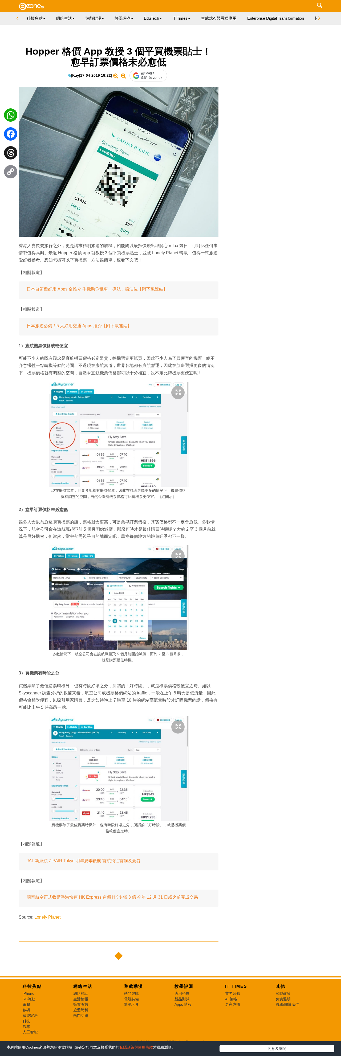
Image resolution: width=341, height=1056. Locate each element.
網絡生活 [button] (64, 18)
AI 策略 (231, 999)
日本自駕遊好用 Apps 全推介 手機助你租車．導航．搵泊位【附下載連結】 (97, 289)
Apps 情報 (183, 1004)
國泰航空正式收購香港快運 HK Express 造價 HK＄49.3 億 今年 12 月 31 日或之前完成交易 (112, 897)
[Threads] (10, 154)
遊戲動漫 (133, 986)
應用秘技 (181, 993)
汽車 (26, 1027)
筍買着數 (80, 1004)
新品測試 (181, 999)
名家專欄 (232, 1004)
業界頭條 (232, 993)
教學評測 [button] (123, 18)
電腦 (26, 1004)
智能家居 (30, 1015)
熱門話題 (80, 1015)
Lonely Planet (47, 917)
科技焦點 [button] (35, 18)
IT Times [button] (180, 18)
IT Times (236, 986)
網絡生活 (82, 986)
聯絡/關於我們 (287, 1004)
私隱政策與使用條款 (136, 1047)
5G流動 (29, 999)
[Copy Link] (10, 173)
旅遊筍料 (80, 1010)
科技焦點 (32, 986)
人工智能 (30, 1032)
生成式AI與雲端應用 (219, 18)
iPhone (28, 993)
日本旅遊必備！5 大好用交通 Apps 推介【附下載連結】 (79, 326)
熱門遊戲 (131, 993)
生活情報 (80, 999)
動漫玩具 (131, 1004)
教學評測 (184, 986)
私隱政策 (283, 993)
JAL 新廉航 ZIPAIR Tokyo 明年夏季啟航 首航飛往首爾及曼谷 (84, 860)
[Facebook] (10, 135)
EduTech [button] (151, 18)
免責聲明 (283, 999)
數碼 (26, 1010)
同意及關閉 (277, 1048)
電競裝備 (131, 999)
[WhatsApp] (10, 116)
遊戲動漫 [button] (93, 18)
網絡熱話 (80, 993)
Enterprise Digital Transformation (275, 18)
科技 (26, 1021)
